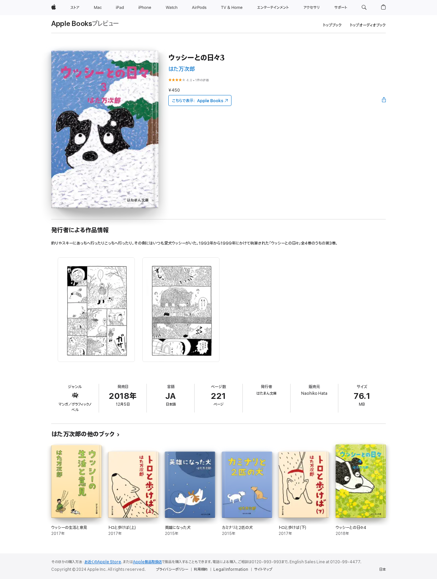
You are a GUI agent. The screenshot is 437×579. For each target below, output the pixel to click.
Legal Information (230, 569)
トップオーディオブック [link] (368, 25)
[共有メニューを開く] (384, 100)
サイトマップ (263, 569)
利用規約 (201, 569)
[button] (364, 7)
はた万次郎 (181, 69)
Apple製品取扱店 (147, 562)
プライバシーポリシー (172, 569)
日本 (382, 569)
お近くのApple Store (102, 562)
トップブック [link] (332, 25)
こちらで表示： (197, 100)
